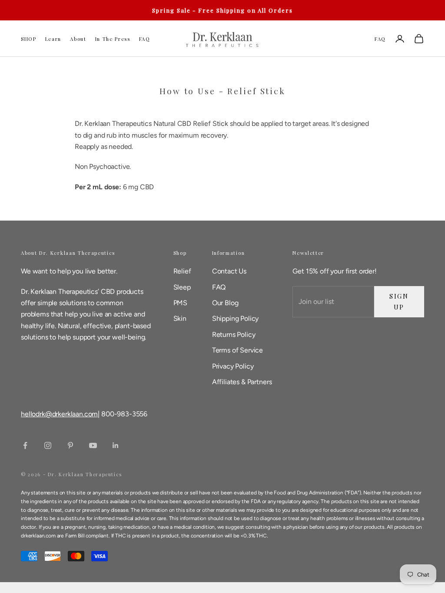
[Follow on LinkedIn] (115, 445)
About (78, 39)
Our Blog (225, 303)
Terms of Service (237, 350)
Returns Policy (234, 334)
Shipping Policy (235, 318)
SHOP (29, 39)
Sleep (182, 287)
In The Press (112, 39)
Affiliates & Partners (242, 382)
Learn (53, 39)
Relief (182, 271)
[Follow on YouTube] (93, 445)
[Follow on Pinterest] (70, 445)
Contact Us (229, 271)
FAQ (144, 39)
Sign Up (399, 301)
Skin (179, 318)
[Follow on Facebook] (25, 445)
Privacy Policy (233, 366)
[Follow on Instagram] (47, 445)
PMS (180, 303)
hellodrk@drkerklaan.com (59, 414)
